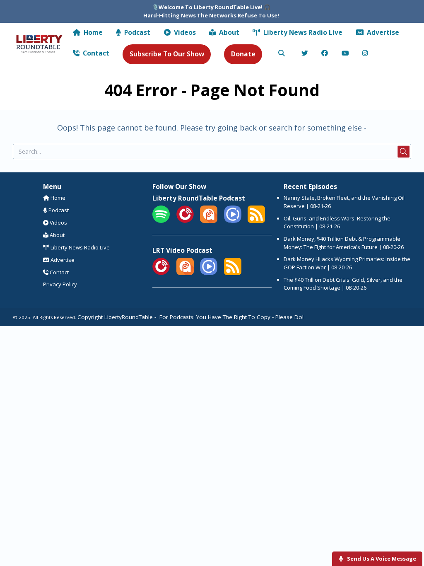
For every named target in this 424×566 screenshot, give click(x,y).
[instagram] (365, 54)
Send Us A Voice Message (381, 558)
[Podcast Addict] (208, 221)
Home (92, 32)
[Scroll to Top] (408, 533)
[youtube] (345, 54)
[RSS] (256, 221)
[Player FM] (185, 221)
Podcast (136, 32)
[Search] (281, 54)
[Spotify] (161, 221)
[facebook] (325, 54)
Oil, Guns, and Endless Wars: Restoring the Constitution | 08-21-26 (337, 222)
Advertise (382, 32)
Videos (184, 32)
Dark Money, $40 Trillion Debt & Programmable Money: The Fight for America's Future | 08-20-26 (344, 243)
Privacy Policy (60, 284)
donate (243, 53)
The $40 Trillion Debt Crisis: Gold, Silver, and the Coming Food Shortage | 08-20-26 (343, 284)
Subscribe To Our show (167, 53)
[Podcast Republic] (232, 221)
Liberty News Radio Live (302, 32)
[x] (304, 54)
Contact (95, 53)
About (228, 32)
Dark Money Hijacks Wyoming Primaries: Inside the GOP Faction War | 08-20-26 (347, 263)
